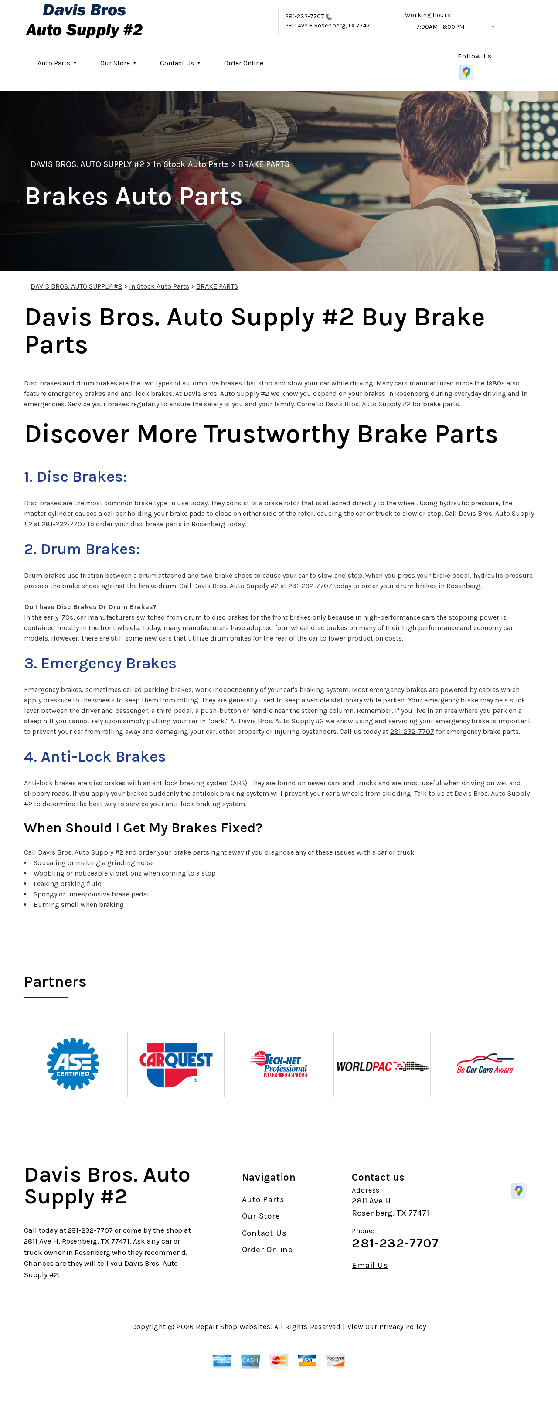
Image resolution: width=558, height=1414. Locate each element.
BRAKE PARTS (263, 164)
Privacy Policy (402, 1326)
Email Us (370, 1265)
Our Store (115, 63)
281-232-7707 (304, 16)
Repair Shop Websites (233, 1326)
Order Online (243, 63)
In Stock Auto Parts (191, 164)
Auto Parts (53, 63)
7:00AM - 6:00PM (440, 27)
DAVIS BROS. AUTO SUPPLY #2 (87, 164)
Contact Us (177, 63)
